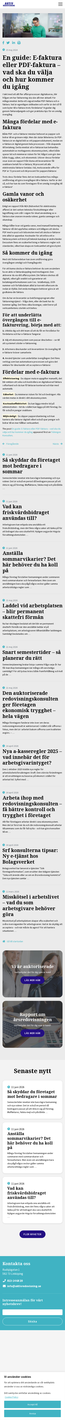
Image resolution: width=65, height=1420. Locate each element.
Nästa (56, 443)
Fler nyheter (33, 1234)
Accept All (33, 1404)
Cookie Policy (11, 1397)
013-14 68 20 (15, 1281)
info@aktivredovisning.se (24, 1286)
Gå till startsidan (14, 941)
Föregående (12, 443)
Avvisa (32, 1413)
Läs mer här (32, 980)
